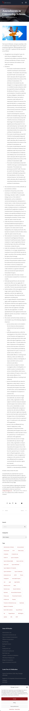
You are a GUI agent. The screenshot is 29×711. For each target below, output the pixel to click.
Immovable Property (16, 578)
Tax (4, 613)
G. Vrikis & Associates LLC (10, 17)
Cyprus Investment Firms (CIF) (9, 662)
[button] (27, 687)
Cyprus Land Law (19, 561)
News (15, 585)
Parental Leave (7, 589)
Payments (6, 592)
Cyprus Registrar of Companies (10, 568)
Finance (21, 575)
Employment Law (7, 575)
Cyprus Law (6, 564)
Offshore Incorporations (8, 639)
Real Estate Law (6, 653)
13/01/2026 (4, 675)
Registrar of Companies (8, 606)
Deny (14, 702)
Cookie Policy (11, 709)
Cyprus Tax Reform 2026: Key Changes (12, 673)
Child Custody (21, 550)
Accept (14, 699)
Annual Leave (6, 550)
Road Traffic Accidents (8, 609)
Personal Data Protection (16, 592)
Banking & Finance (6, 644)
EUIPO (15, 575)
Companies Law (15, 554)
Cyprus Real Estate (15, 564)
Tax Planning (5, 641)
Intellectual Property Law (8, 651)
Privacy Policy (17, 709)
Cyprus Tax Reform (7, 571)
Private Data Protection (17, 596)
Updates (5, 617)
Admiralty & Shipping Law (8, 657)
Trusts (3, 646)
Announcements (20, 547)
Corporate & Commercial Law (9, 634)
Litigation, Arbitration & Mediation (10, 655)
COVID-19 (6, 557)
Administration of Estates (9, 547)
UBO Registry (20, 613)
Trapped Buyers (11, 613)
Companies (6, 554)
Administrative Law (6, 632)
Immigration (6, 578)
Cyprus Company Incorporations (9, 637)
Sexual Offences (19, 609)
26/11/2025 (4, 682)
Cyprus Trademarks (18, 571)
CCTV (13, 550)
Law (4, 582)
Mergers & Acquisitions (7, 660)
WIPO (17, 617)
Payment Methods (17, 589)
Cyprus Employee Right (8, 561)
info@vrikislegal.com (7, 490)
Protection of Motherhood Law (10, 603)
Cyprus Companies (14, 557)
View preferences (14, 706)
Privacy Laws (6, 596)
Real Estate (22, 603)
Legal (10, 582)
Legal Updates (17, 582)
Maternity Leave (7, 585)
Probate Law (6, 599)
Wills (11, 617)
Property (14, 599)
